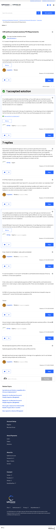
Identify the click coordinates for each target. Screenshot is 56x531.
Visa (8, 507)
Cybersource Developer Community (5, 5)
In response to (21, 125)
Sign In (50, 5)
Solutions (9, 444)
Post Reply (46, 379)
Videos (8, 441)
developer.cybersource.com (48, 0)
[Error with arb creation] (51, 86)
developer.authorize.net (35, 0)
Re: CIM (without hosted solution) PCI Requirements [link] (14, 22)
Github (8, 480)
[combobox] (21, 13)
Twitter (9, 475)
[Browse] (53, 5)
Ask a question (48, 13)
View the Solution (11, 38)
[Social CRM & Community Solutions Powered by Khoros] (51, 528)
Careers (9, 463)
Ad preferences (35, 507)
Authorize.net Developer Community (10, 20)
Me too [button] (7, 65)
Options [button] (3, 25)
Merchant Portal (11, 427)
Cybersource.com (11, 455)
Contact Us (10, 458)
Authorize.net (16, 507)
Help (48, 5)
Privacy (25, 507)
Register (9, 424)
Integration (39, 20)
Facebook (9, 477)
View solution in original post (11, 116)
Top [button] (3, 527)
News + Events (10, 461)
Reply (49, 80)
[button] (5, 80)
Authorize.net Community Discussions (27, 20)
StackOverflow (10, 483)
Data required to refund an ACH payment (12, 411)
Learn (8, 438)
